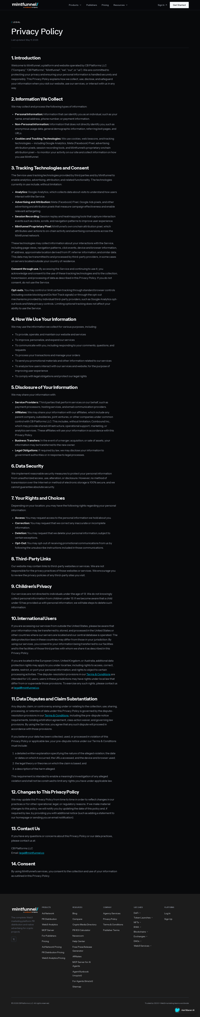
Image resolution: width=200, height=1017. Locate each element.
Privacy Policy (110, 919)
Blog (74, 913)
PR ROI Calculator (81, 930)
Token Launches (142, 917)
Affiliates (76, 956)
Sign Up (168, 919)
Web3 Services (141, 945)
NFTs (136, 922)
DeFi (136, 913)
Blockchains (140, 931)
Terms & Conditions (98, 674)
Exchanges (139, 936)
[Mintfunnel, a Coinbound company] (25, 5)
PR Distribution (49, 919)
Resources (119, 5)
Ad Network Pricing (52, 946)
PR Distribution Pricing (53, 952)
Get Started (179, 5)
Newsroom (78, 935)
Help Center (78, 941)
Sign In (161, 5)
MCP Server (48, 930)
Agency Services (111, 913)
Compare (77, 919)
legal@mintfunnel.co (26, 687)
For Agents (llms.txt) (82, 981)
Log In (167, 913)
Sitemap (76, 986)
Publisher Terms (111, 930)
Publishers (91, 5)
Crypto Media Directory (84, 924)
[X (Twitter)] (13, 939)
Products (73, 5)
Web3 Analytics (50, 924)
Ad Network (48, 913)
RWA (136, 927)
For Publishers (49, 935)
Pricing (105, 5)
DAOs (136, 941)
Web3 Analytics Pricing (53, 958)
